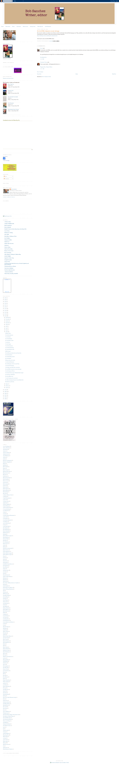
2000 (5, 398)
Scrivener (5, 692)
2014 (5, 310)
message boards (6, 637)
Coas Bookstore (6, 510)
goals (4, 573)
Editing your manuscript (7, 548)
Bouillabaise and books (9, 381)
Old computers (5, 666)
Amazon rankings (6, 452)
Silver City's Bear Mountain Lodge (9, 697)
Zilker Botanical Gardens (7, 749)
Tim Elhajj (5, 722)
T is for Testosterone (9, 345)
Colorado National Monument (8, 515)
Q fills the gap (7, 351)
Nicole (41, 48)
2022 (5, 297)
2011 (5, 315)
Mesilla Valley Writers (7, 636)
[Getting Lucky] (5, 92)
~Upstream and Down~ (8, 271)
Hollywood (5, 581)
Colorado (5, 513)
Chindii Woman (6, 505)
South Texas (5, 700)
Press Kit (4, 675)
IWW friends (5, 593)
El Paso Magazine (6, 551)
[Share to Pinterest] (58, 41)
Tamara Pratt (7, 261)
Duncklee (5, 540)
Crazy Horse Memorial (7, 520)
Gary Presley (7, 230)
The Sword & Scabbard (7, 719)
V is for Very (7, 342)
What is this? (7, 291)
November (8, 319)
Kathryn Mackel (6, 607)
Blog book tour (6, 473)
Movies (4, 653)
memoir (4, 634)
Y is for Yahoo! (8, 336)
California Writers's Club (7, 495)
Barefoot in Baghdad (7, 462)
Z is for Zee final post (9, 335)
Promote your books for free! (8, 78)
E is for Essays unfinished (10, 374)
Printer (4, 678)
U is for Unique (8, 344)
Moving (4, 655)
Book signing (5, 484)
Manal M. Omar (6, 626)
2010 (5, 389)
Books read (5, 487)
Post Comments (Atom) (46, 76)
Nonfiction (5, 662)
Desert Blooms (5, 537)
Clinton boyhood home (7, 507)
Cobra (4, 512)
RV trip (4, 687)
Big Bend (5, 465)
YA (3, 746)
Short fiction (8, 26)
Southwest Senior (6, 702)
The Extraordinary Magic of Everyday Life (11, 714)
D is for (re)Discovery (9, 376)
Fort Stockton (5, 565)
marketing (5, 629)
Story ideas (5, 708)
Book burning (5, 479)
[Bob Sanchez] (4, 159)
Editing (4, 546)
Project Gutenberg (6, 680)
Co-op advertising (6, 509)
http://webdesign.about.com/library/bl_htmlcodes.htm (47, 35)
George (4, 568)
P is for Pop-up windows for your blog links (13, 353)
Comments (7, 178)
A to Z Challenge (6, 446)
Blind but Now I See (7, 471)
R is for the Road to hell (9, 349)
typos (4, 727)
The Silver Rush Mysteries (9, 270)
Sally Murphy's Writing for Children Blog (12, 254)
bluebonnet (5, 476)
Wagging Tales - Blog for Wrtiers (46, 67)
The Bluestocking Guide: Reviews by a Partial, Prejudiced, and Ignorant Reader (16, 264)
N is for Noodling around (10, 356)
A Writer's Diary (7, 221)
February (7, 385)
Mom (4, 645)
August (7, 324)
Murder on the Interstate (7, 656)
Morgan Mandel (6, 648)
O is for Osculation (8, 354)
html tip (4, 584)
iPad (4, 590)
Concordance (5, 518)
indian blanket (5, 585)
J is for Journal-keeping (9, 365)
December (8, 317)
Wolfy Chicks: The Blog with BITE (11, 273)
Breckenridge (5, 491)
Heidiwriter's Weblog (8, 232)
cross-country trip (6, 523)
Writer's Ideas (5, 741)
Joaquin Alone (8, 333)
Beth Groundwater (8, 225)
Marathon (5, 628)
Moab (4, 644)
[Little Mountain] (5, 105)
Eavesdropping (6, 542)
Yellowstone (5, 747)
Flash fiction (5, 560)
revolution (5, 684)
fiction (4, 559)
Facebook (5, 557)
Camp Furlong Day (6, 498)
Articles (4, 457)
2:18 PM (42, 59)
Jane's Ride (6, 234)
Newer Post (39, 74)
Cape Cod (5, 499)
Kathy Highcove (6, 609)
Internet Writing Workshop (8, 589)
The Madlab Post (43, 57)
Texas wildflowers (6, 711)
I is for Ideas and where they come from (12, 367)
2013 (5, 312)
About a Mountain (6, 447)
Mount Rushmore (6, 651)
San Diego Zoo (6, 689)
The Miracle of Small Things (8, 716)
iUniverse (5, 592)
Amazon (4, 451)
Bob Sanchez (5, 156)
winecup (4, 738)
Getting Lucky (32, 26)
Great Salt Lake (6, 575)
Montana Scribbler (8, 239)
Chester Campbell (6, 504)
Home (2, 26)
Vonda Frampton (6, 733)
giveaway (5, 571)
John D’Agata (5, 600)
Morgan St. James (6, 650)
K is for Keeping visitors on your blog (12, 363)
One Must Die (5, 667)
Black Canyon (5, 469)
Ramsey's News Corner (8, 250)
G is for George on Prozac (10, 371)
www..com (7, 279)
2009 (5, 391)
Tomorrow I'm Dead (6, 724)
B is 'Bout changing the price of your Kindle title (14, 379)
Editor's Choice (6, 549)
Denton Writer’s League (7, 535)
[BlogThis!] (54, 41)
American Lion (6, 454)
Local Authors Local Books (8, 622)
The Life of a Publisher (8, 268)
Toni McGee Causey (7, 725)
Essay (4, 556)
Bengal (4, 463)
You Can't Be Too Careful (13, 96)
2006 (5, 397)
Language (5, 614)
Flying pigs (5, 562)
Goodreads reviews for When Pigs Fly (11, 120)
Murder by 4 (6, 241)
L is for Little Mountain (9, 362)
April (7, 331)
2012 (5, 314)
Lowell (4, 623)
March (7, 384)
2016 (5, 306)
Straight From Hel (8, 259)
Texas (4, 709)
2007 (5, 395)
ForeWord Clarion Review (8, 564)
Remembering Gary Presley (13, 109)
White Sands (5, 736)
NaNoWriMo (5, 661)
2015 (5, 308)
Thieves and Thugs (6, 720)
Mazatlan (5, 633)
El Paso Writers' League (7, 554)
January (7, 387)
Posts (6, 176)
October (7, 321)
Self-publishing (6, 694)
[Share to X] (56, 41)
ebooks (4, 545)
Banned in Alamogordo (7, 460)
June (7, 328)
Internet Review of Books (8, 587)
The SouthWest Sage (7, 717)
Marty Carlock (5, 631)
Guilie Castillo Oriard (7, 576)
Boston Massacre (6, 490)
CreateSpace (5, 521)
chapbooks (5, 502)
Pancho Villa (5, 669)
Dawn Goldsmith (7, 227)
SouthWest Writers (6, 703)
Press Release (5, 677)
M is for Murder (8, 358)
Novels (4, 664)
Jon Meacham (5, 603)
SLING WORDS (7, 256)
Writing (4, 742)
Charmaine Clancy (43, 62)
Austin (4, 458)
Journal (4, 604)
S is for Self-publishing (9, 347)
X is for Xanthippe (8, 338)
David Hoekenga (6, 529)
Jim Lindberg (5, 597)
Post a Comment (40, 71)
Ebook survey (5, 543)
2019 (5, 301)
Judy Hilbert (5, 606)
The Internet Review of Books (10, 266)
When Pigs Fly (40, 26)
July (6, 326)
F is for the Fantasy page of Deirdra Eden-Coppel (14, 372)
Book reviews (25, 26)
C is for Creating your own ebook (11, 378)
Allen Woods (5, 449)
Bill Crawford (5, 466)
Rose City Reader (7, 252)
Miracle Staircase (6, 640)
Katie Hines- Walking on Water (10, 236)
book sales (5, 482)
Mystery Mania (7, 247)
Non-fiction (19, 26)
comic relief (5, 516)
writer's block (5, 739)
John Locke (5, 601)
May (7, 329)
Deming (4, 534)
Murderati (6, 245)
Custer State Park (6, 526)
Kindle (4, 612)
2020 (5, 299)
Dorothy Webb (5, 538)
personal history (6, 670)
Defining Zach (5, 532)
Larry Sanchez (5, 615)
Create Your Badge (6, 160)
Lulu (4, 625)
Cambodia (5, 496)
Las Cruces (5, 617)
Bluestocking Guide (7, 477)
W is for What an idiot (9, 340)
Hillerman (5, 578)
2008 (5, 393)
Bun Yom (5, 493)
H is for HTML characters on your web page (48, 31)
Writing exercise (6, 744)
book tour (5, 485)
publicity (4, 683)
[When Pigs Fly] (5, 86)
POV (4, 673)
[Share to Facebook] (57, 41)
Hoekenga (5, 579)
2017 (5, 305)
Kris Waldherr (7, 238)
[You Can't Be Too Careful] (5, 99)
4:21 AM (42, 68)
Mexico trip (5, 639)
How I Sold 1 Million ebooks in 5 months (10, 582)
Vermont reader (6, 730)
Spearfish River (6, 705)
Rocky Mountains (6, 686)
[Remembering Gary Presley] (5, 111)
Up (3, 728)
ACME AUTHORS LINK (9, 223)
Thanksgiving (5, 713)
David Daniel (5, 527)
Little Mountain (48, 26)
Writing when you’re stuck (10, 360)
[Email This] (53, 41)
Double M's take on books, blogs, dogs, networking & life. (15, 229)
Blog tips (4, 474)
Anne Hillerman (6, 455)
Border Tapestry (6, 488)
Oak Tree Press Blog (8, 249)
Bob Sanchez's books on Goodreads (11, 82)
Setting (4, 695)
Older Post (114, 74)
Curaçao (4, 524)
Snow (4, 698)
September (8, 322)
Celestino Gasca (6, 501)
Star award (5, 706)
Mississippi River (6, 642)
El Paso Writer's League (7, 553)
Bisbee (4, 468)
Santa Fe (4, 691)
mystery (4, 658)
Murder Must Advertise (9, 243)
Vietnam (4, 731)
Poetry (13, 26)
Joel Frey (4, 598)
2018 (5, 303)
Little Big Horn (6, 618)
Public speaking (6, 681)
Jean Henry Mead (6, 595)
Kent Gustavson (6, 611)
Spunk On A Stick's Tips (9, 258)
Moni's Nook (5, 647)
